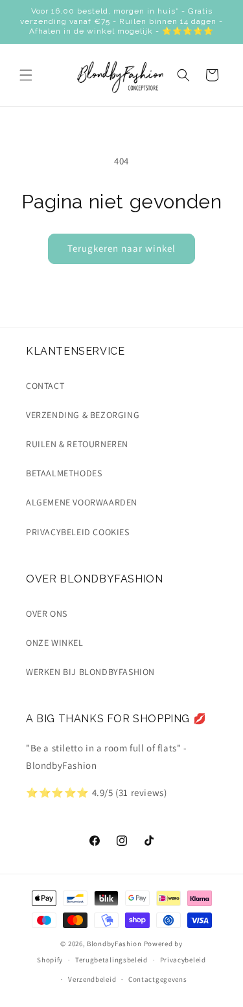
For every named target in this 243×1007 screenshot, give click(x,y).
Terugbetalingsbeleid (111, 959)
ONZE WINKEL (55, 642)
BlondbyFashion (114, 943)
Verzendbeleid (92, 979)
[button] (26, 75)
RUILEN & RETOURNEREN (77, 444)
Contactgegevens (157, 979)
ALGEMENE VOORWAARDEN (81, 502)
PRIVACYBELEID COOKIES (78, 532)
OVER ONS (46, 613)
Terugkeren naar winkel (121, 248)
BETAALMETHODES (64, 473)
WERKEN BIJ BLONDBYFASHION (90, 672)
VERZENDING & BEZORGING (82, 415)
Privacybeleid (183, 959)
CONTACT (45, 386)
